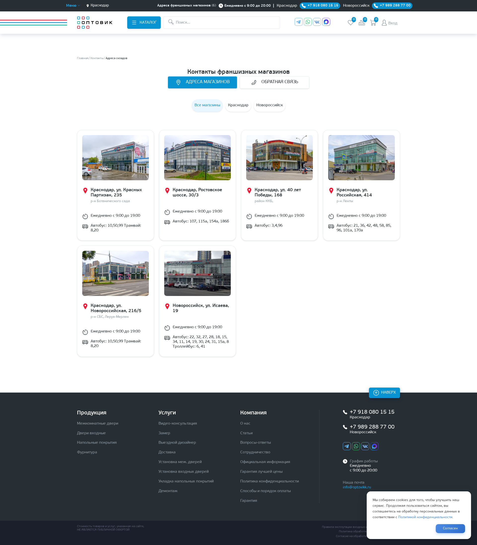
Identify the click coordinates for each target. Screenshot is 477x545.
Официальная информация (265, 462)
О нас (245, 424)
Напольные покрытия (97, 443)
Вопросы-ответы (255, 443)
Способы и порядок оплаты (265, 491)
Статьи (246, 433)
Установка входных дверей (184, 472)
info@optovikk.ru (357, 487)
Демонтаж (168, 491)
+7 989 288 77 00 (372, 427)
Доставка (167, 452)
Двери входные (91, 433)
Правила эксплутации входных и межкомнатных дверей (361, 527)
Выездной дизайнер (177, 443)
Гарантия (248, 501)
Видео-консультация (178, 424)
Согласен (450, 528)
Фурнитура (87, 452)
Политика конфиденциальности (269, 481)
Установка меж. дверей (180, 462)
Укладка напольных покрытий (186, 481)
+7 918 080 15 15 (372, 412)
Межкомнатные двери (97, 424)
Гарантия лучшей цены (261, 472)
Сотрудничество (255, 452)
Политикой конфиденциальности (425, 517)
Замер (164, 433)
